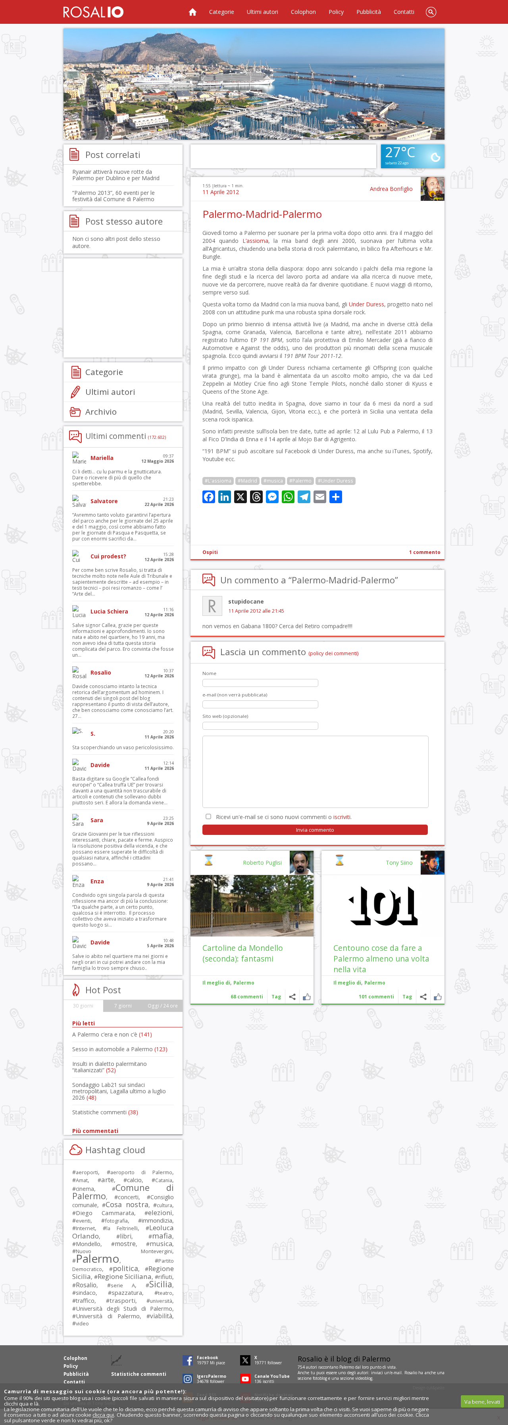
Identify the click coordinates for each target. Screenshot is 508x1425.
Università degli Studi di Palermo (124, 1308)
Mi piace (437, 997)
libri (125, 1236)
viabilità (161, 1316)
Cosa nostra (127, 1204)
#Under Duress (335, 480)
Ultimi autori (262, 11)
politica (125, 1268)
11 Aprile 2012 (220, 192)
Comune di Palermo (123, 1192)
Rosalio (86, 1285)
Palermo (374, 982)
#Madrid (247, 480)
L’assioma (255, 240)
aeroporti (87, 1172)
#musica (273, 480)
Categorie (221, 11)
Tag (407, 996)
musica (161, 1243)
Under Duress (366, 304)
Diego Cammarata (105, 1213)
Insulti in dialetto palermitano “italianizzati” (109, 1067)
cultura (164, 1205)
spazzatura (127, 1292)
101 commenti (376, 996)
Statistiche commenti (105, 1112)
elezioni (160, 1212)
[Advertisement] (254, 84)
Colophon (303, 11)
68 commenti (247, 996)
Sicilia (160, 1284)
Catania (163, 1180)
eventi (83, 1220)
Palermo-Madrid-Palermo (262, 214)
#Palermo (300, 480)
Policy (336, 11)
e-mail (396, 1372)
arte (107, 1179)
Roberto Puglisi (262, 862)
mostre (125, 1243)
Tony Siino (399, 862)
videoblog (363, 1378)
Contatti (404, 11)
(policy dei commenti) (333, 653)
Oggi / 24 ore (163, 1005)
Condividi (423, 997)
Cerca (431, 12)
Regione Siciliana (125, 1276)
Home (192, 12)
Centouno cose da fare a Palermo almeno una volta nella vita (381, 958)
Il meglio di (347, 982)
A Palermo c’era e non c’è (112, 1034)
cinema (85, 1188)
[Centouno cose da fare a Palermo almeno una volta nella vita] (382, 906)
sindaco (86, 1292)
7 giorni (123, 1005)
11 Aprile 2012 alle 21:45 (256, 611)
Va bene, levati (482, 1401)
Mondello (88, 1244)
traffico (85, 1300)
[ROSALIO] (93, 12)
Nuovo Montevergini (124, 1251)
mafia (162, 1235)
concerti (128, 1197)
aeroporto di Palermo (141, 1172)
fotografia (116, 1220)
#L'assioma (218, 480)
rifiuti (165, 1277)
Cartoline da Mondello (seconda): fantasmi (242, 953)
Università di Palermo (108, 1316)
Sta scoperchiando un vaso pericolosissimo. (123, 747)
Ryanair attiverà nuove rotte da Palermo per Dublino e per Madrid (116, 175)
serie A (123, 1285)
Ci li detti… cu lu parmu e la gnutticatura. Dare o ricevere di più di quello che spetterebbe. (117, 477)
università (161, 1301)
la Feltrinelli (121, 1228)
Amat (82, 1180)
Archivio (101, 411)
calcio (134, 1180)
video (82, 1323)
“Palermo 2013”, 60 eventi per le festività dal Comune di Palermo (113, 196)
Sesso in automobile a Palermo (119, 1049)
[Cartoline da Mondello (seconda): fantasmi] (252, 906)
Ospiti (210, 552)
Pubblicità (368, 11)
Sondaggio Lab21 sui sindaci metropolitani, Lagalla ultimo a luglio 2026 (119, 1091)
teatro (165, 1293)
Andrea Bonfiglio (391, 188)
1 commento (425, 552)
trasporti (122, 1300)
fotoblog (320, 1378)
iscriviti (341, 817)
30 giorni (83, 1005)
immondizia (157, 1220)
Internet (85, 1228)
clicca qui (103, 1414)
